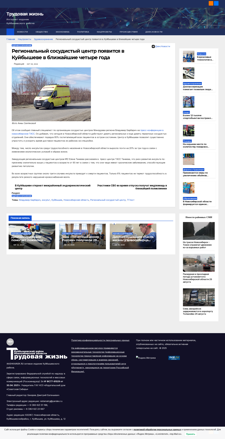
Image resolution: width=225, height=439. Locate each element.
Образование (190, 198)
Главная (11, 39)
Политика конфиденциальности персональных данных (100, 340)
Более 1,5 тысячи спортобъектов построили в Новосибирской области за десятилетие (197, 119)
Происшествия (129, 32)
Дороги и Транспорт (193, 170)
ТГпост (131, 200)
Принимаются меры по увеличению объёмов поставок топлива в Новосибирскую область (196, 177)
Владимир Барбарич (29, 200)
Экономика (63, 32)
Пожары (187, 141)
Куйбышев (56, 200)
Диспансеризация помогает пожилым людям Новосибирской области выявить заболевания (198, 90)
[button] (216, 32)
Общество (42, 32)
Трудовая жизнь (25, 14)
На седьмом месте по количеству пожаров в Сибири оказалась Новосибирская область (196, 148)
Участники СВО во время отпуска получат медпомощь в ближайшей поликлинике (132, 187)
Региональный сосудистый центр (108, 200)
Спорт (186, 112)
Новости (22, 32)
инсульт (46, 200)
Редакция (19, 64)
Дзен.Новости (153, 32)
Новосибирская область (76, 200)
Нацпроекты (105, 32)
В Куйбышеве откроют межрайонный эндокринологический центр (52, 187)
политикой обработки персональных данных (157, 429)
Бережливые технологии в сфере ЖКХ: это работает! (204, 61)
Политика (83, 32)
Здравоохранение (43, 39)
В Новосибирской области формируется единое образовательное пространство (197, 205)
